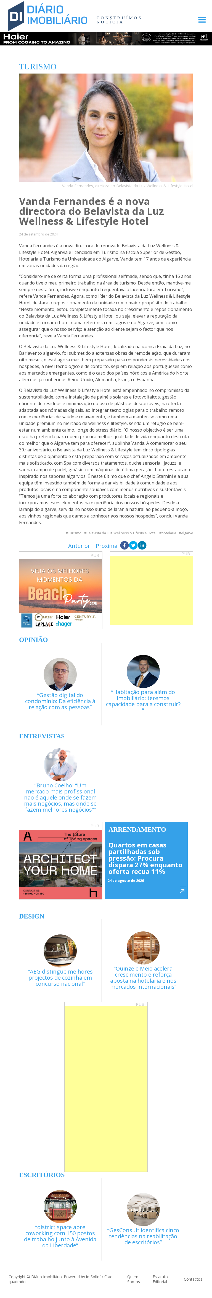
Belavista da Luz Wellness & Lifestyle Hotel (121, 533)
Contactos (193, 1279)
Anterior (79, 545)
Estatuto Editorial (160, 1279)
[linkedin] (142, 545)
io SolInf (93, 1276)
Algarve (187, 533)
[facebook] (124, 545)
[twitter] (133, 545)
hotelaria (168, 533)
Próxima (106, 545)
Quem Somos (133, 1279)
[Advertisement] (151, 590)
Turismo (74, 533)
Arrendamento (137, 829)
